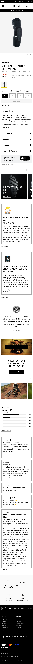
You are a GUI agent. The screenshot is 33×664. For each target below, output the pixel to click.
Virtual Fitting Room (17, 90)
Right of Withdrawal (6, 661)
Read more (5, 127)
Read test (4, 247)
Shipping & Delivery (7, 619)
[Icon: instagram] (8, 653)
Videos (18, 621)
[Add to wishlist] (30, 59)
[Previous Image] (27, 55)
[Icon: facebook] (5, 653)
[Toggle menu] (3, 6)
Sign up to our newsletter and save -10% (15, 637)
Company (19, 625)
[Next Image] (30, 55)
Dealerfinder (20, 623)
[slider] (8, 353)
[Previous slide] (26, 170)
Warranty (4, 625)
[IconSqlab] (21, 1)
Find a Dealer (5, 105)
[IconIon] (3, 1)
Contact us (4, 628)
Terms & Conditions (11, 659)
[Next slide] (30, 170)
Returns (3, 623)
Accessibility (16, 661)
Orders (3, 621)
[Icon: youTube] (2, 653)
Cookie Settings (25, 661)
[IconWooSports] (29, 1)
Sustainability (20, 619)
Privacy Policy (21, 659)
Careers (18, 628)
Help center (4, 630)
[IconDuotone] (10, 1)
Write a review (6, 430)
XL (28, 95)
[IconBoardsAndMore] (3, 608)
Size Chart (27, 90)
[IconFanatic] (15, 1)
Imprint (3, 659)
